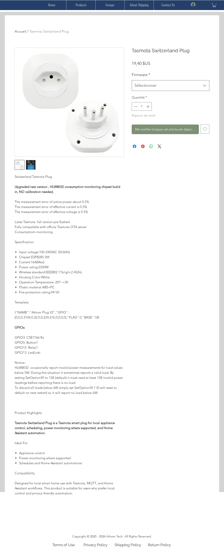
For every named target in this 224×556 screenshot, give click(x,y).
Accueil (20, 31)
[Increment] (148, 106)
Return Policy (159, 545)
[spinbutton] (141, 106)
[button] (214, 5)
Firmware (141, 74)
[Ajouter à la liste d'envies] (205, 129)
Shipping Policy (128, 545)
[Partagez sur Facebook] (134, 146)
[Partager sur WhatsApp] (151, 146)
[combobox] (170, 85)
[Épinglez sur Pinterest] (142, 146)
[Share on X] (159, 146)
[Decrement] (135, 106)
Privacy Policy (95, 545)
